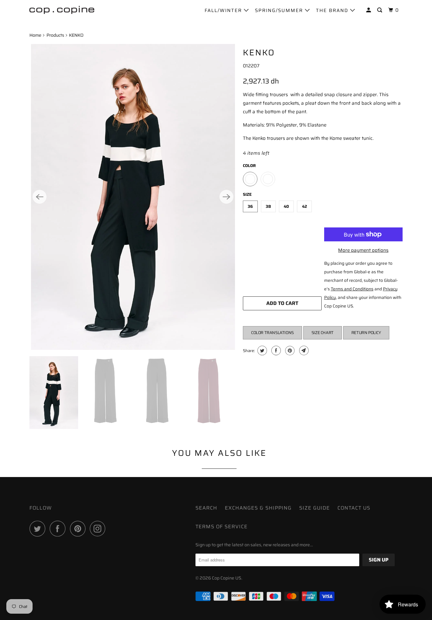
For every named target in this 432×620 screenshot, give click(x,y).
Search (206, 508)
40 (286, 206)
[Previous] (39, 197)
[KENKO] (133, 197)
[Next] (226, 197)
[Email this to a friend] (303, 350)
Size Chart (323, 332)
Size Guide (314, 508)
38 (268, 206)
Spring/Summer (280, 10)
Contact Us (353, 508)
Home (35, 35)
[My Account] (369, 10)
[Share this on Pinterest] (289, 350)
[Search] (380, 10)
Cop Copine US (226, 577)
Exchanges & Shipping (258, 508)
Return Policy (366, 332)
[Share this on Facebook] (275, 350)
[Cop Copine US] (61, 9)
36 (250, 206)
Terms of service (221, 526)
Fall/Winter (224, 10)
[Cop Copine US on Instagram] (99, 528)
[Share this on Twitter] (261, 350)
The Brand (333, 10)
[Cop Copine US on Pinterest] (79, 528)
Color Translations (272, 332)
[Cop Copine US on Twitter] (38, 528)
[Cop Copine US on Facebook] (59, 528)
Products (55, 35)
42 (304, 206)
